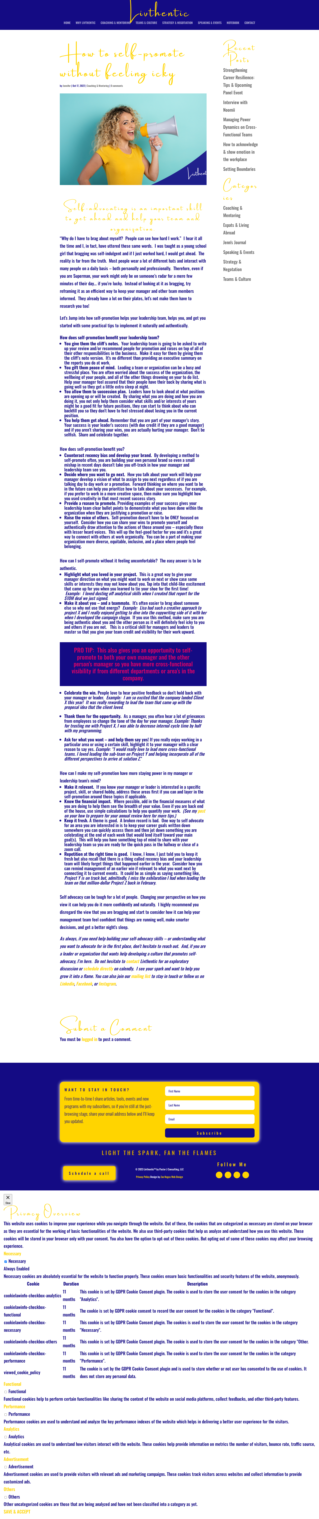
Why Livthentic (85, 23)
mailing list (140, 976)
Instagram (107, 983)
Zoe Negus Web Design (172, 1177)
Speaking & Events (210, 23)
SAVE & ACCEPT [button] (17, 1511)
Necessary (17, 1261)
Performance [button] (14, 1406)
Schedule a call (89, 1173)
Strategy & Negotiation (177, 23)
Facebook (84, 983)
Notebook (233, 23)
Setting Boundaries (239, 168)
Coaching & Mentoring (116, 23)
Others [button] (9, 1489)
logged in (89, 1039)
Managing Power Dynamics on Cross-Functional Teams (240, 127)
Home (67, 23)
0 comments (117, 86)
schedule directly (98, 968)
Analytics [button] (11, 1428)
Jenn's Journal (234, 242)
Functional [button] (12, 1383)
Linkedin (67, 983)
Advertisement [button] (16, 1459)
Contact (249, 23)
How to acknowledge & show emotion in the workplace (240, 152)
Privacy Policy (143, 1177)
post (201, 810)
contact (133, 961)
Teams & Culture (146, 23)
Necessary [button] (12, 1253)
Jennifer (67, 86)
